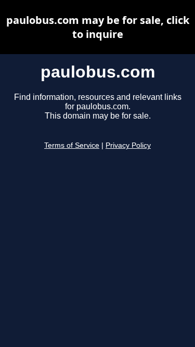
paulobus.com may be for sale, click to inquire (97, 27)
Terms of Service (71, 145)
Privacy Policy (128, 145)
